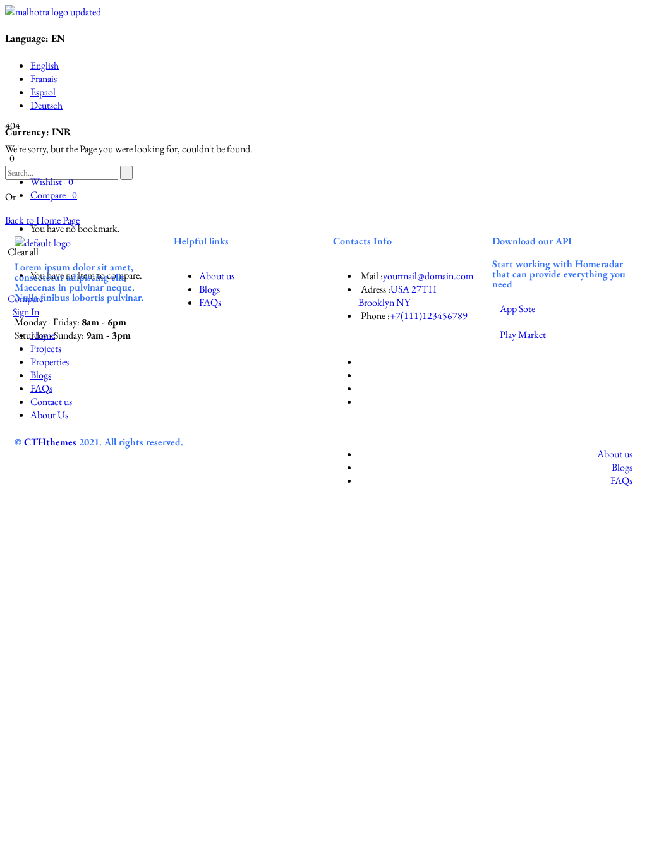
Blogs (209, 289)
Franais (43, 78)
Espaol (43, 92)
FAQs (210, 302)
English (44, 65)
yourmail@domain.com (428, 275)
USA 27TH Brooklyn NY (397, 295)
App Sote (517, 308)
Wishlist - (51, 181)
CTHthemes (50, 442)
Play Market (523, 334)
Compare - (53, 195)
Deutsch (46, 105)
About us (216, 275)
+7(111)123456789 (429, 315)
